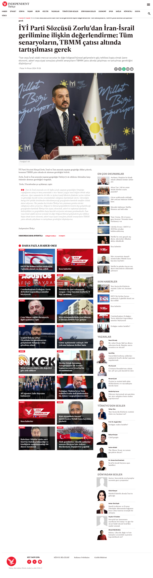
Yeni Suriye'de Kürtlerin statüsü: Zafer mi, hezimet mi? (121, 289)
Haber (4, 11)
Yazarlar (55, 11)
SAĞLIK (118, 11)
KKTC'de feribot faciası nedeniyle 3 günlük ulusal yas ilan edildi (36, 268)
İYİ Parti (62, 236)
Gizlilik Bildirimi (100, 558)
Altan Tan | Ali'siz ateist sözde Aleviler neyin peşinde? (120, 190)
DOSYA (137, 11)
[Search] (149, 13)
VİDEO (4, 15)
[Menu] (148, 4)
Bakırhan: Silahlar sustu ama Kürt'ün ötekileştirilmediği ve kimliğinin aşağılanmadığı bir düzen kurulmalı (35, 443)
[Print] (132, 69)
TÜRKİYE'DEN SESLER (70, 11)
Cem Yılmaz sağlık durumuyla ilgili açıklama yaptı (35, 318)
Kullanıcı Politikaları (82, 558)
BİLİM (38, 11)
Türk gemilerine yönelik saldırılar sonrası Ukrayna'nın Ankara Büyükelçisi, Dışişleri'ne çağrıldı (74, 444)
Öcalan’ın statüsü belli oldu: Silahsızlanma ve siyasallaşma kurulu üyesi (120, 384)
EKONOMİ (102, 11)
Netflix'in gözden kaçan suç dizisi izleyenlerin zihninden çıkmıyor (122, 269)
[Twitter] (35, 562)
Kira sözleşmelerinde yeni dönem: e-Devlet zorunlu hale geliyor (75, 318)
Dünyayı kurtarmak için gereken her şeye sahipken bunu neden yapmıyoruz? (122, 396)
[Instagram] (40, 562)
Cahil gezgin (114, 437)
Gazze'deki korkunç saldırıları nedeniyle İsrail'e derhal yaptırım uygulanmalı (122, 358)
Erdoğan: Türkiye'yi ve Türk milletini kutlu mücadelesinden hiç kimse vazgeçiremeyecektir (73, 393)
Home (21, 18)
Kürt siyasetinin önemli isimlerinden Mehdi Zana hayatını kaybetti (75, 419)
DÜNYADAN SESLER (88, 11)
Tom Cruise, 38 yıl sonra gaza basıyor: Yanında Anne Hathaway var (122, 219)
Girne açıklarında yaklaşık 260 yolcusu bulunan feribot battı (73, 344)
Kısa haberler (65, 269)
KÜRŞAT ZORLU (50, 236)
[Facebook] (29, 562)
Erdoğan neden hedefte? (120, 326)
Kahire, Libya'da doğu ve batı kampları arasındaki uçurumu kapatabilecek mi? (120, 535)
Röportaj (128, 11)
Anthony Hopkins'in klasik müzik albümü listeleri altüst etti (122, 180)
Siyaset (13, 11)
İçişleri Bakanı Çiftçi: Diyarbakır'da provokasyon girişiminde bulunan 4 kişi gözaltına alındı (33, 341)
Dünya (21, 11)
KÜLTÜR (45, 11)
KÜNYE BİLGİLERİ (61, 558)
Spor (111, 11)
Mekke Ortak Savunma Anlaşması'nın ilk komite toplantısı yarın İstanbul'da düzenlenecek (71, 367)
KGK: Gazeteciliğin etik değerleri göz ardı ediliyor (36, 369)
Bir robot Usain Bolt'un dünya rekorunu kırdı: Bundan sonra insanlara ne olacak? (120, 345)
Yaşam (30, 11)
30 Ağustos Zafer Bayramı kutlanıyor (33, 395)
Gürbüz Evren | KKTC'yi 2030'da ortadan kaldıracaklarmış (121, 229)
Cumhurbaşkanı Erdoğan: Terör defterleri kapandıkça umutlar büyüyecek (36, 292)
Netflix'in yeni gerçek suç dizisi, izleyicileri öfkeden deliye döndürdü (121, 239)
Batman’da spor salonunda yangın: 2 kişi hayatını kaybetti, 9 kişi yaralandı (74, 292)
